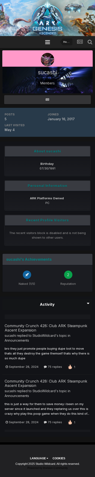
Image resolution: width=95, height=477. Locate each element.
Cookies (59, 458)
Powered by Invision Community (47, 468)
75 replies (54, 366)
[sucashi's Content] (47, 99)
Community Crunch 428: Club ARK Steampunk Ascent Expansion (46, 327)
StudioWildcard (44, 335)
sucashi (10, 335)
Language (38, 458)
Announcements (17, 340)
